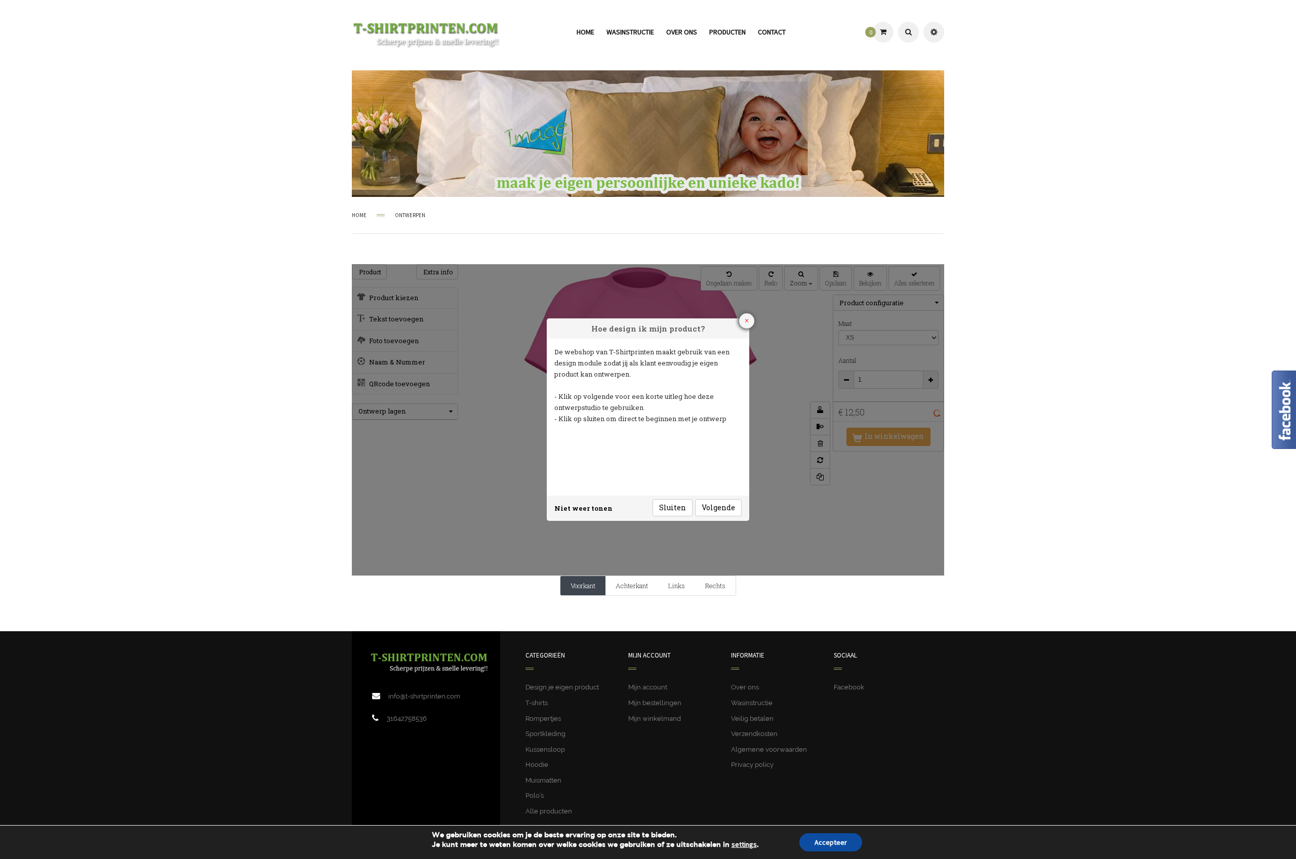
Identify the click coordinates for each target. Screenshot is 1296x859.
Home (359, 215)
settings (744, 844)
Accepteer (831, 842)
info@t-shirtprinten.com (424, 696)
